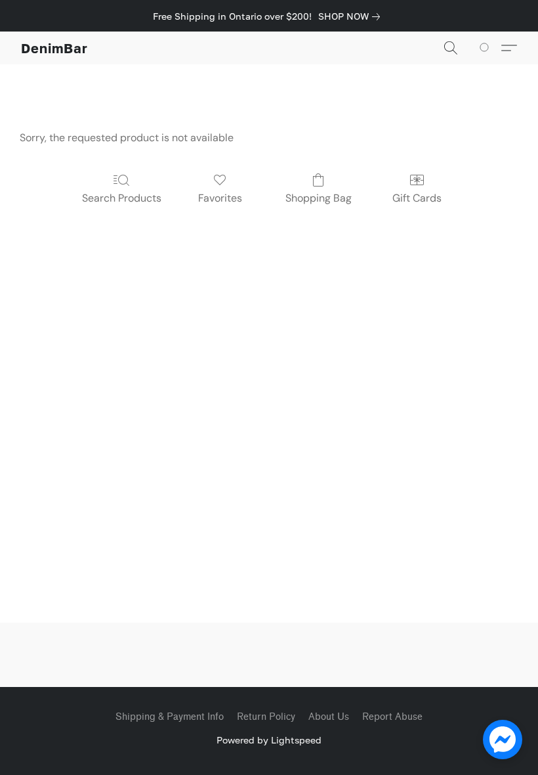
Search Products (121, 198)
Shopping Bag (318, 198)
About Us (328, 716)
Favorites (220, 198)
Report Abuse (392, 716)
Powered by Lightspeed (269, 739)
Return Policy (266, 716)
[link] (351, 16)
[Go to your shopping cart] (486, 48)
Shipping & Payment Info (169, 716)
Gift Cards (417, 198)
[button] (54, 48)
